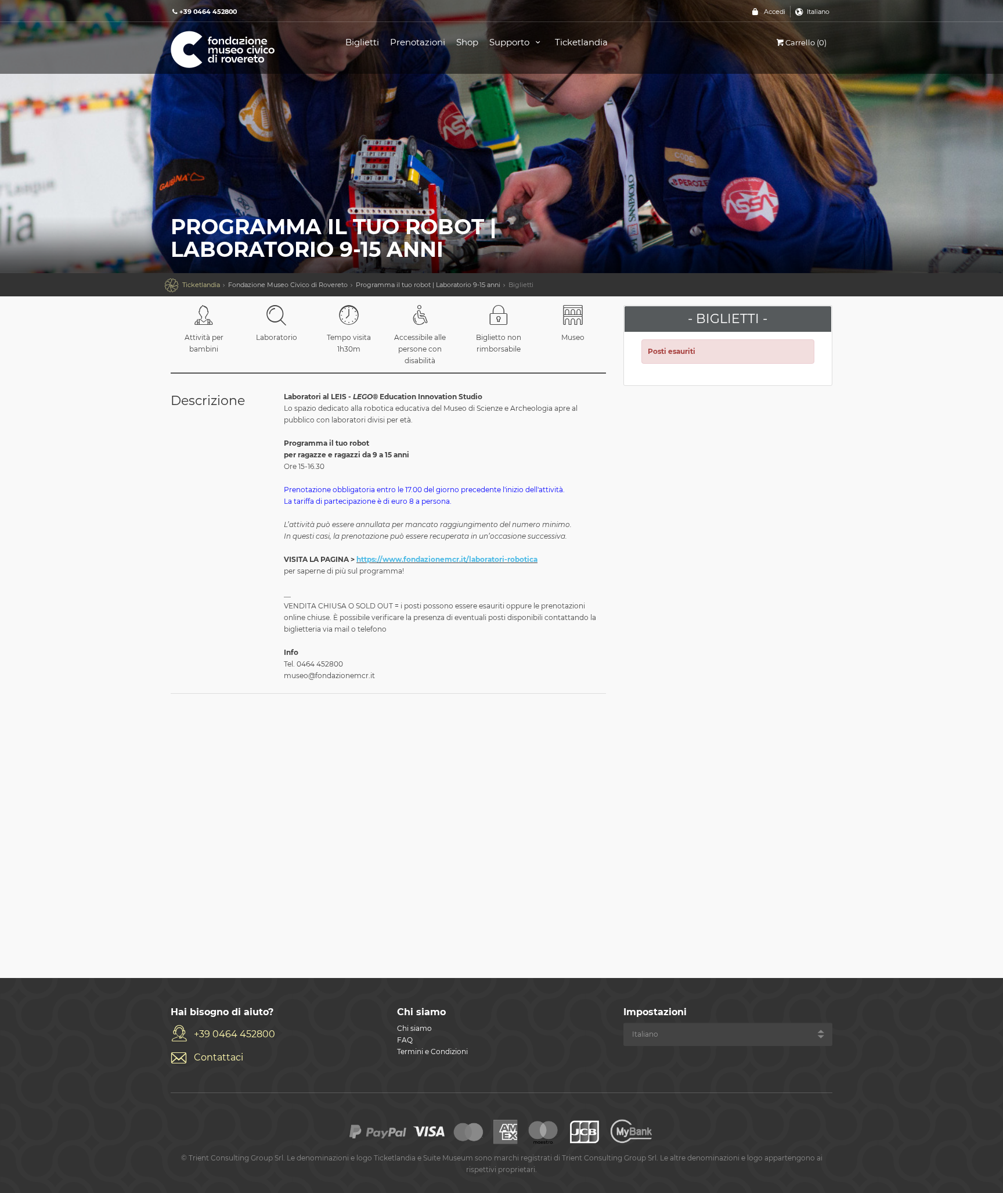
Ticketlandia (581, 42)
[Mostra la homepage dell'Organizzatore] (245, 48)
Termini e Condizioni (432, 1051)
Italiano (818, 12)
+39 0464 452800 (234, 1034)
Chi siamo (414, 1028)
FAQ (405, 1040)
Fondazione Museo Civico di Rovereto (288, 285)
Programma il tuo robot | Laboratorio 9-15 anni (428, 285)
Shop (467, 42)
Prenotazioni (417, 42)
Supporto (510, 42)
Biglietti (362, 42)
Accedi (774, 12)
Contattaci (218, 1057)
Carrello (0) (806, 42)
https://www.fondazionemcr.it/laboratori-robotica (446, 559)
